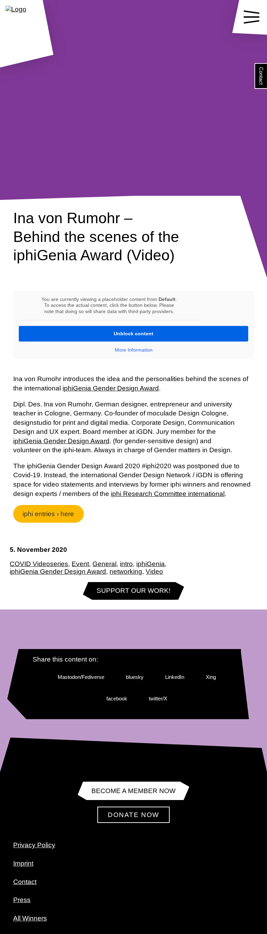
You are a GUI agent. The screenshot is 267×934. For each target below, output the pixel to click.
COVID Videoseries (39, 563)
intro (126, 563)
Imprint (23, 863)
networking (126, 571)
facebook (116, 698)
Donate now (133, 814)
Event (80, 563)
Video (154, 571)
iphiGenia (150, 563)
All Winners (30, 918)
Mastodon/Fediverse (81, 677)
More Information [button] (134, 350)
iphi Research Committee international (168, 493)
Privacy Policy (34, 845)
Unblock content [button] (133, 333)
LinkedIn (174, 677)
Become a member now (133, 790)
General (104, 563)
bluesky (135, 677)
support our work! (133, 590)
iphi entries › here (48, 514)
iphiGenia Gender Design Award (58, 571)
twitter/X (158, 698)
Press (22, 899)
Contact (261, 76)
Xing (211, 677)
